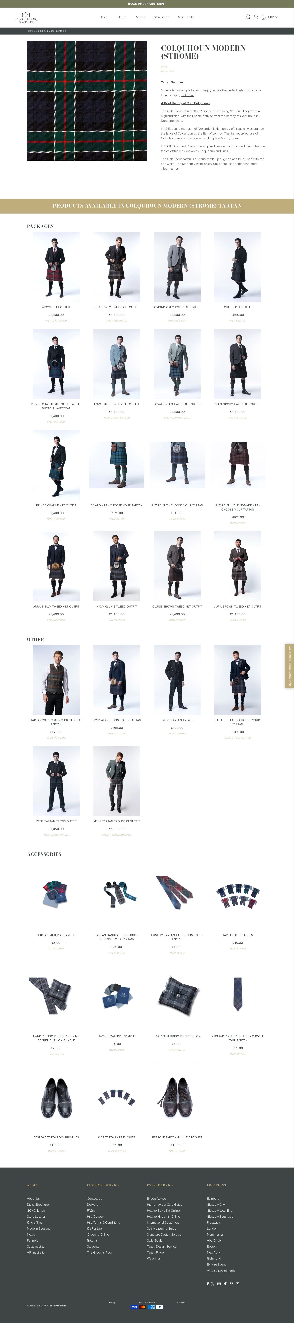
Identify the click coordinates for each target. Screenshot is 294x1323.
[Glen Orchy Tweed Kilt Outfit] (238, 364)
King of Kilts (34, 1223)
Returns (92, 1241)
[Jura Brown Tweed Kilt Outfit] (238, 566)
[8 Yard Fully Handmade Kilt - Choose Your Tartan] (238, 465)
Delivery (92, 1205)
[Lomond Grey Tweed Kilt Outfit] (177, 267)
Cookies (181, 1302)
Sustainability (35, 1247)
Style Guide (155, 1241)
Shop (139, 17)
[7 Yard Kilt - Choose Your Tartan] (117, 465)
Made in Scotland (39, 1229)
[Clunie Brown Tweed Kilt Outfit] (177, 566)
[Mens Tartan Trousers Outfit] (117, 781)
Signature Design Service (164, 1235)
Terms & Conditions (146, 1302)
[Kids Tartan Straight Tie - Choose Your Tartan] (238, 996)
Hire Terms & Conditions (103, 1223)
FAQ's (91, 1211)
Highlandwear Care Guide (164, 1205)
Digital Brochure (38, 1205)
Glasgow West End (219, 1211)
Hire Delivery (96, 1217)
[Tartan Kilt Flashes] (238, 895)
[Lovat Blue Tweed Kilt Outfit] (117, 364)
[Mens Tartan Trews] (177, 680)
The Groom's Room (100, 1253)
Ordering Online (98, 1235)
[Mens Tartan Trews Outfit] (56, 781)
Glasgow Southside (220, 1217)
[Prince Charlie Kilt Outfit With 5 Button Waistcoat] (56, 364)
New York (213, 1253)
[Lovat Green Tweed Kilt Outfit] (177, 364)
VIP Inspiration (36, 1253)
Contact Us (94, 1199)
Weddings (154, 1259)
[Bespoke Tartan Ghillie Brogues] (177, 1097)
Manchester (215, 1235)
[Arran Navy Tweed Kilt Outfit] (56, 566)
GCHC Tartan (36, 1211)
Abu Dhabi (214, 1241)
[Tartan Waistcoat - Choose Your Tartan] (56, 680)
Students (93, 1247)
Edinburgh (214, 1199)
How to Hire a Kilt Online (163, 1217)
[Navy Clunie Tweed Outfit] (117, 566)
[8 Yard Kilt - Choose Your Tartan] (177, 465)
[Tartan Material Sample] (56, 895)
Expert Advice (156, 1199)
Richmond (214, 1259)
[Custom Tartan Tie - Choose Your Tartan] (177, 895)
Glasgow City (216, 1205)
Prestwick (213, 1223)
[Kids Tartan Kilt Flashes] (117, 1097)
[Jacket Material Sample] (117, 996)
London (212, 1229)
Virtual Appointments (221, 1271)
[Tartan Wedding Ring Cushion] (177, 996)
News (31, 1235)
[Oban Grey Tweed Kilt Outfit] (117, 267)
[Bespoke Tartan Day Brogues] (56, 1097)
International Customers (163, 1223)
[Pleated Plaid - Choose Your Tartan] (238, 680)
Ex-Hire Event (216, 1265)
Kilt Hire (121, 17)
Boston (212, 1247)
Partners (32, 1241)
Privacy (112, 1302)
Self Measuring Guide (161, 1229)
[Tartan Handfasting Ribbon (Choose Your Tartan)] (117, 895)
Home (103, 17)
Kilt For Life (94, 1229)
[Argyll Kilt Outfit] (56, 267)
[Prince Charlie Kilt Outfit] (56, 465)
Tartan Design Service (162, 1247)
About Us (33, 1199)
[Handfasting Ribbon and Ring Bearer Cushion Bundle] (56, 996)
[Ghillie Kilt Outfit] (238, 267)
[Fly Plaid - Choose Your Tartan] (117, 680)
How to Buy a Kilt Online (163, 1211)
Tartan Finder (160, 17)
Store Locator (186, 17)
